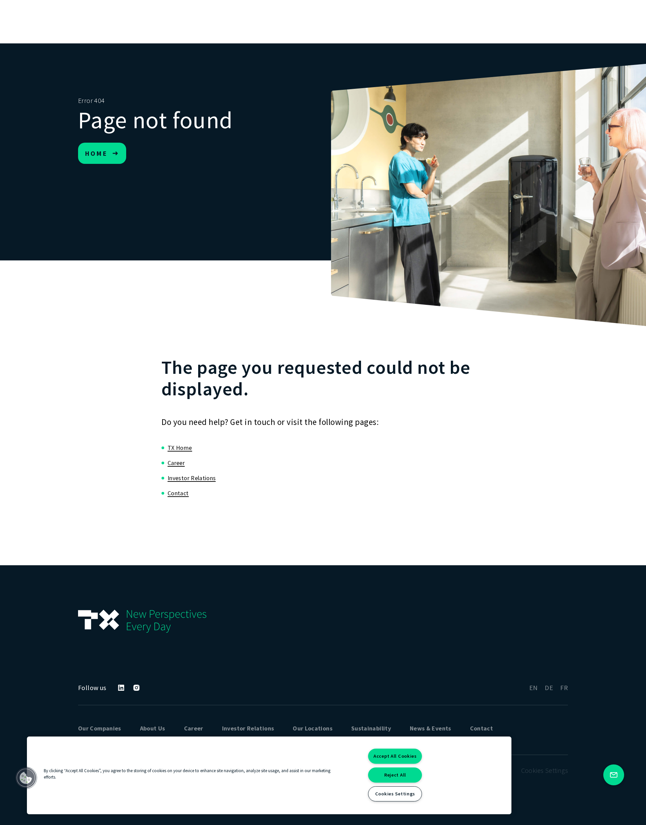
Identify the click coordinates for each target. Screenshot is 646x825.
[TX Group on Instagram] (136, 688)
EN (533, 687)
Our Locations (312, 728)
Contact (178, 493)
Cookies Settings (395, 794)
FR (564, 687)
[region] (269, 775)
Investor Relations (192, 478)
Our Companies (99, 728)
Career (176, 463)
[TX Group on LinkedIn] (121, 688)
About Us (152, 728)
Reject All (395, 775)
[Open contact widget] (613, 774)
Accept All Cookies (395, 756)
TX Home (180, 448)
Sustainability (371, 728)
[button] (26, 778)
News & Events (430, 728)
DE (549, 687)
